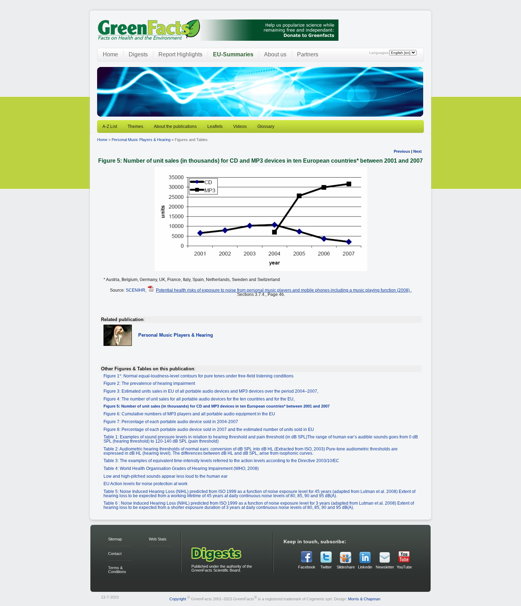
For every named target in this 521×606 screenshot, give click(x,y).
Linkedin (365, 567)
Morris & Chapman (364, 599)
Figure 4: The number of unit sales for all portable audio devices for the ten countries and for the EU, (199, 399)
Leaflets (215, 126)
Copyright (177, 599)
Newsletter (384, 567)
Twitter (326, 567)
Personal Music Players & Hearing (141, 140)
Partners (307, 54)
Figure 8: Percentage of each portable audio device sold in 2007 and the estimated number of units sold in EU (208, 429)
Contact (115, 553)
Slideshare (345, 567)
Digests (138, 54)
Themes (135, 126)
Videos (240, 126)
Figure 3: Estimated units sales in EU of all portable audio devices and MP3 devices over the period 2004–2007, (210, 391)
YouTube (404, 567)
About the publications (175, 126)
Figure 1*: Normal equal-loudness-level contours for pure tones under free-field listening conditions (198, 376)
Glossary (265, 126)
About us (275, 54)
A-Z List (109, 126)
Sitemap (115, 539)
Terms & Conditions (117, 570)
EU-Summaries (233, 54)
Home (110, 54)
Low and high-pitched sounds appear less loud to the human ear (165, 476)
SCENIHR (135, 290)
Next (417, 151)
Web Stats (158, 539)
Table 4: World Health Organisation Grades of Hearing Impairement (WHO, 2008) (181, 468)
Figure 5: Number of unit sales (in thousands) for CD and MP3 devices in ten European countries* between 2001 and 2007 (216, 406)
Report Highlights (180, 54)
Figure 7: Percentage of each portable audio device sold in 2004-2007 (170, 421)
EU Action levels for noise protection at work (145, 483)
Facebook (306, 567)
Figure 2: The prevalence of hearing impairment (149, 383)
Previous (402, 151)
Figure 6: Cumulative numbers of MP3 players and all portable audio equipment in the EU (189, 413)
